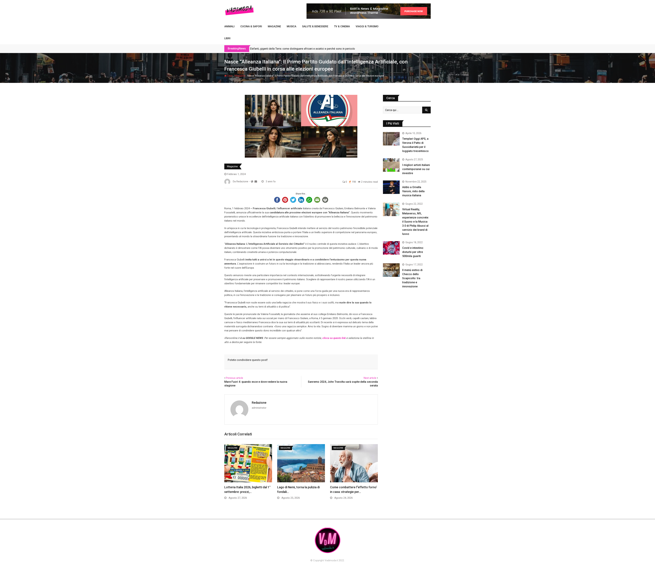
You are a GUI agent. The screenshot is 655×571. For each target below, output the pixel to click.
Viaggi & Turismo (367, 26)
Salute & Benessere (315, 26)
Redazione (259, 402)
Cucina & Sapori (251, 26)
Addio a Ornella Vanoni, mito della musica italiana (413, 191)
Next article (370, 377)
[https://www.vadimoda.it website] (252, 181)
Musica (291, 26)
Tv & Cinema (342, 26)
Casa (229, 75)
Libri (227, 38)
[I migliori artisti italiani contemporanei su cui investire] (391, 165)
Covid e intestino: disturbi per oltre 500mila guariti (413, 252)
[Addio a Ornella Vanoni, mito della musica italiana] (391, 187)
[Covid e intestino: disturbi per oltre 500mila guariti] (391, 247)
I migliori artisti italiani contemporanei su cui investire (416, 169)
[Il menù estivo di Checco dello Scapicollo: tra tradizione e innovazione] (391, 270)
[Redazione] (255, 181)
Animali (229, 26)
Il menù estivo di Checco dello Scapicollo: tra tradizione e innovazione (412, 278)
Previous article (234, 377)
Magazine (274, 26)
